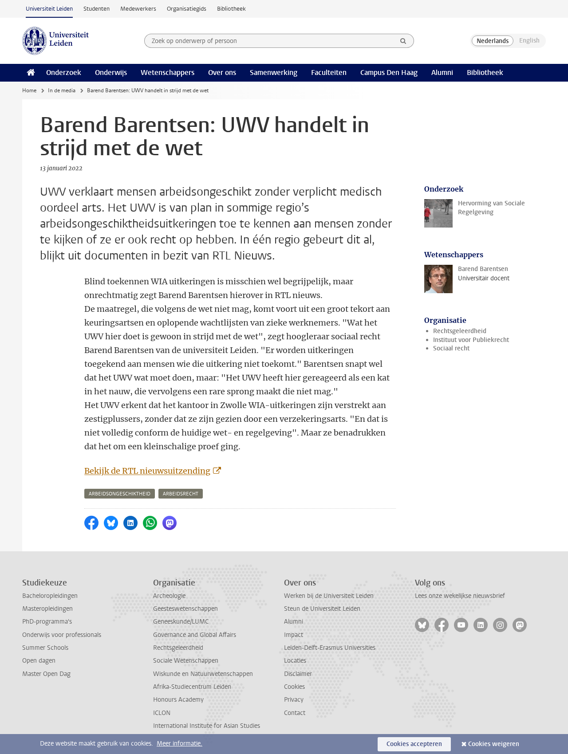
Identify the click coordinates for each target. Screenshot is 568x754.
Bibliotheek (231, 8)
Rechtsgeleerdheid (459, 331)
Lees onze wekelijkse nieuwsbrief (460, 596)
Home (29, 90)
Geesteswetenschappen (185, 609)
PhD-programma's (47, 621)
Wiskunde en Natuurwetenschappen (203, 674)
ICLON (161, 713)
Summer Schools (45, 648)
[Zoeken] (403, 41)
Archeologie (169, 596)
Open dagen (38, 660)
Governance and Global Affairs (194, 635)
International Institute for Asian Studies (206, 726)
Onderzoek (63, 72)
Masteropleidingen (47, 609)
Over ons (222, 72)
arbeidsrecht (180, 494)
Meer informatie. (179, 743)
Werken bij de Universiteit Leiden (329, 596)
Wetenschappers (167, 72)
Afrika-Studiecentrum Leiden (192, 687)
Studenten (96, 8)
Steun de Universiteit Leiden (322, 609)
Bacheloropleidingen (50, 596)
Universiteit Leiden (49, 8)
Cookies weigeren (493, 744)
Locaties (295, 660)
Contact (294, 713)
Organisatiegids (186, 8)
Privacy (294, 699)
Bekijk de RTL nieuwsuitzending (147, 471)
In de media (61, 90)
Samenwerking (273, 72)
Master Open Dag (46, 674)
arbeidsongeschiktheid (119, 494)
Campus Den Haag (389, 72)
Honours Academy (178, 699)
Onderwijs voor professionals (61, 635)
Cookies (294, 687)
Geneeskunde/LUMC (181, 621)
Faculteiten (329, 72)
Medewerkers (138, 8)
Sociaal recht (451, 348)
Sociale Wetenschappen (185, 660)
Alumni (442, 72)
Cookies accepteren (414, 744)
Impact (293, 635)
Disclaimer (298, 674)
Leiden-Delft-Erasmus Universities (329, 648)
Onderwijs (111, 72)
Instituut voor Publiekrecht (471, 340)
